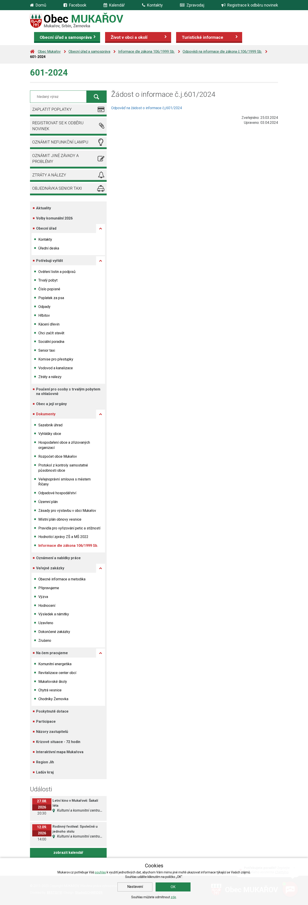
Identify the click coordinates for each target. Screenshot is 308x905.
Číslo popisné (49, 289)
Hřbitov (44, 315)
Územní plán (48, 502)
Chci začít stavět (51, 333)
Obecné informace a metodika (61, 579)
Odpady (44, 307)
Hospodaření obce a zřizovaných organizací (64, 445)
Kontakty (155, 5)
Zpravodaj (195, 5)
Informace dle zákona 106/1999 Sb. (146, 51)
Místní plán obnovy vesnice (59, 519)
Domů (41, 5)
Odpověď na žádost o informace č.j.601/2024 (146, 108)
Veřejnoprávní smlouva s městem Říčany (64, 482)
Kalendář (117, 5)
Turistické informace (202, 37)
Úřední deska (48, 248)
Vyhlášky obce (49, 434)
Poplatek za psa (51, 298)
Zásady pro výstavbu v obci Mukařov (67, 510)
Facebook (77, 5)
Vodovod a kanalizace (55, 368)
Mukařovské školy (52, 681)
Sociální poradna (51, 341)
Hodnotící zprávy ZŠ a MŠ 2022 (63, 537)
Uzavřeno (45, 623)
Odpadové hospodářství (57, 493)
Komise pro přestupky (55, 359)
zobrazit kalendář (68, 852)
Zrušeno (44, 640)
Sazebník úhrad (50, 425)
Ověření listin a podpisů (57, 272)
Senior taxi (46, 350)
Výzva (43, 597)
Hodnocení (46, 605)
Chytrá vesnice (50, 690)
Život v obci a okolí (129, 37)
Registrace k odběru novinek (252, 5)
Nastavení (135, 886)
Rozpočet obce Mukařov (57, 456)
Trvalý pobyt (47, 280)
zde (173, 897)
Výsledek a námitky (53, 614)
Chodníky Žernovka (53, 699)
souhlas (100, 872)
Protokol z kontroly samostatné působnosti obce (63, 468)
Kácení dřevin (49, 324)
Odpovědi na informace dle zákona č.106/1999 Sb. (222, 51)
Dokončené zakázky (54, 632)
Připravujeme (48, 588)
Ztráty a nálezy (50, 377)
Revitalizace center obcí (57, 673)
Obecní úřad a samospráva (66, 37)
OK (173, 887)
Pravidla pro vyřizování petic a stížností (69, 528)
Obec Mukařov (49, 51)
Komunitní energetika (54, 664)
